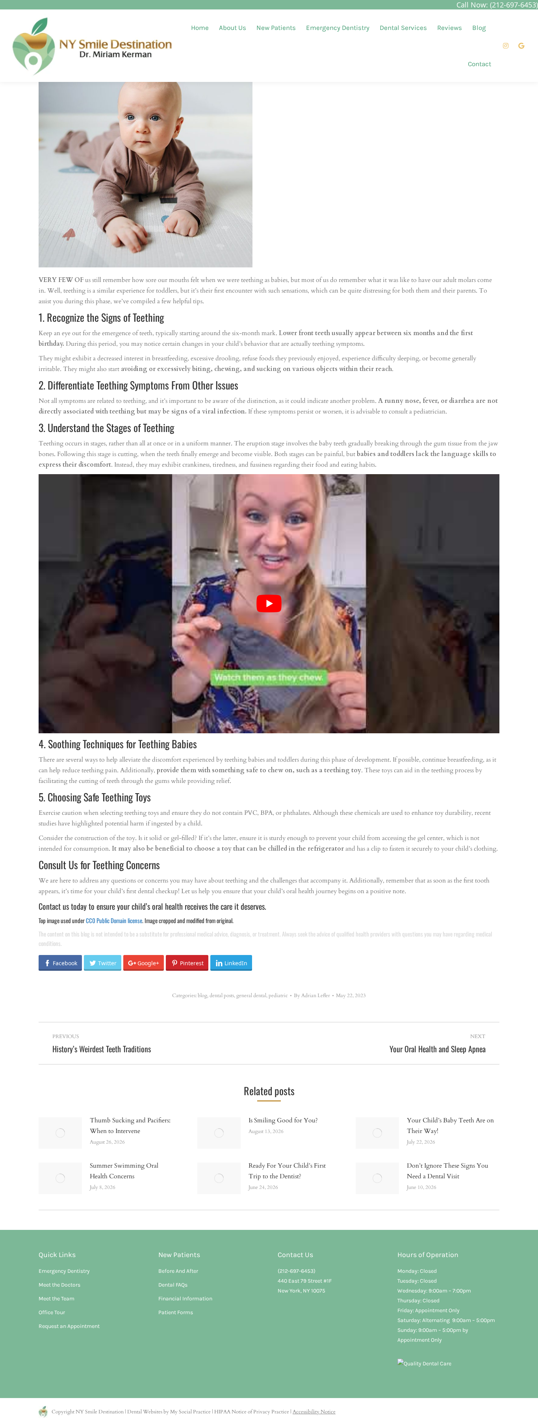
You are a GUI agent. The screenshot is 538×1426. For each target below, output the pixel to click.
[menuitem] (200, 27)
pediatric (278, 995)
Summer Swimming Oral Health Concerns (124, 1171)
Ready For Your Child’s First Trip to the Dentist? (287, 1171)
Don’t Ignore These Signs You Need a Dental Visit (447, 1171)
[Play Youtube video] (269, 603)
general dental (251, 995)
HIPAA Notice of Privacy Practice (251, 1411)
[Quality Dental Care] (424, 1363)
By (312, 995)
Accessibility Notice (314, 1411)
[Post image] (60, 1133)
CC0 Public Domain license (114, 920)
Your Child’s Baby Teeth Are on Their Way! (450, 1125)
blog (202, 995)
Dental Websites (144, 1411)
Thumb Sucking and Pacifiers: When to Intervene (130, 1125)
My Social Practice (190, 1411)
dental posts (222, 995)
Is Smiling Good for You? (283, 1120)
